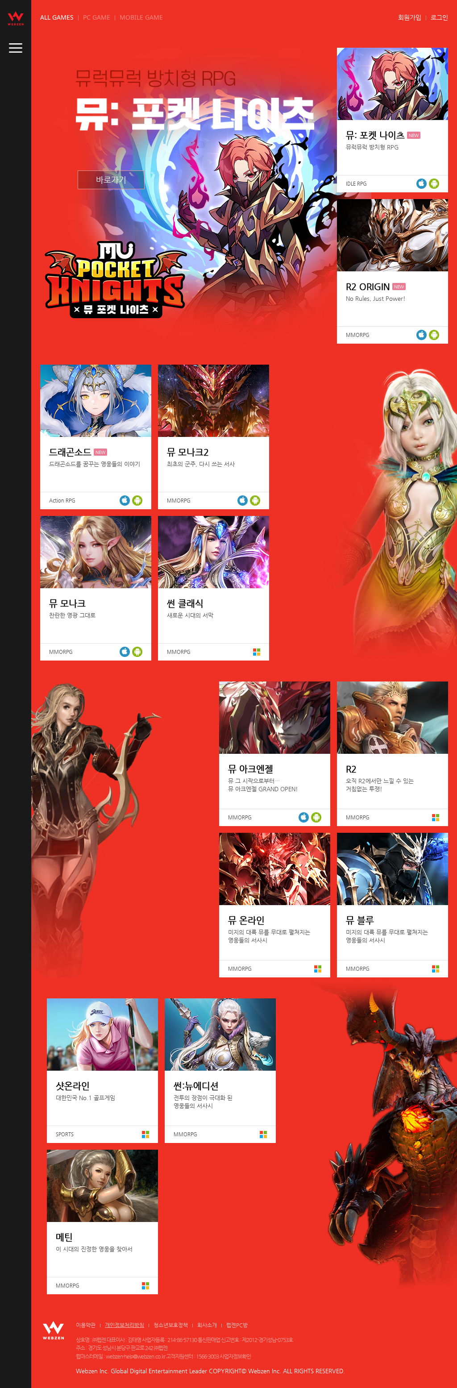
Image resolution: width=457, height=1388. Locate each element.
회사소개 (207, 1325)
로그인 (439, 17)
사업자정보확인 (235, 1356)
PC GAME (96, 17)
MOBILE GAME (141, 17)
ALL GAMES (57, 17)
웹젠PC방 (237, 1325)
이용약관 (86, 1325)
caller (15, 48)
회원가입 (409, 17)
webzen (16, 18)
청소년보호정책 (171, 1325)
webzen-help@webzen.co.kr (135, 1356)
